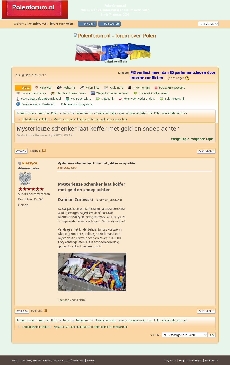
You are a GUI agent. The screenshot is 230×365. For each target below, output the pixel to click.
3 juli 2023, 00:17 (67, 167)
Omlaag (21, 150)
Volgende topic (202, 139)
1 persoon (63, 300)
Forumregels (195, 360)
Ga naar (155, 335)
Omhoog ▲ (212, 360)
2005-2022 (78, 360)
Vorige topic (180, 139)
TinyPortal (170, 360)
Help (182, 360)
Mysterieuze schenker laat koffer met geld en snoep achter (97, 163)
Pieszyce (29, 163)
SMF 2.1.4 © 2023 (21, 360)
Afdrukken (206, 150)
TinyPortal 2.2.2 (60, 360)
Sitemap (90, 360)
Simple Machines (42, 360)
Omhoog (22, 311)
